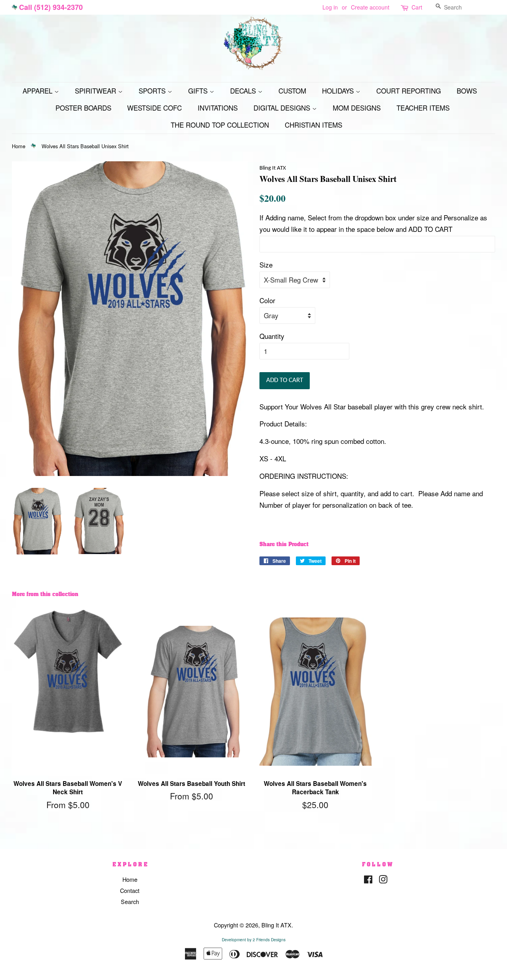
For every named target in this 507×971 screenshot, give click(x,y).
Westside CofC (154, 108)
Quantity (271, 336)
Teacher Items (423, 108)
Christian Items (313, 125)
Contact (129, 890)
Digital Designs (283, 108)
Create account (370, 7)
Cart (417, 7)
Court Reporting (408, 91)
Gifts (199, 91)
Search (130, 901)
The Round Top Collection (220, 125)
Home (18, 146)
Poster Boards (83, 108)
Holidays (339, 91)
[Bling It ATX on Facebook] (368, 880)
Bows (467, 91)
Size (266, 265)
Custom (292, 91)
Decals (244, 91)
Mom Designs (357, 108)
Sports (153, 91)
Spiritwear (96, 91)
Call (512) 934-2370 (51, 7)
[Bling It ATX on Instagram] (383, 880)
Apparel (38, 91)
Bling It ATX (276, 925)
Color (267, 300)
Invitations (218, 108)
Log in (330, 7)
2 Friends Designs (269, 939)
